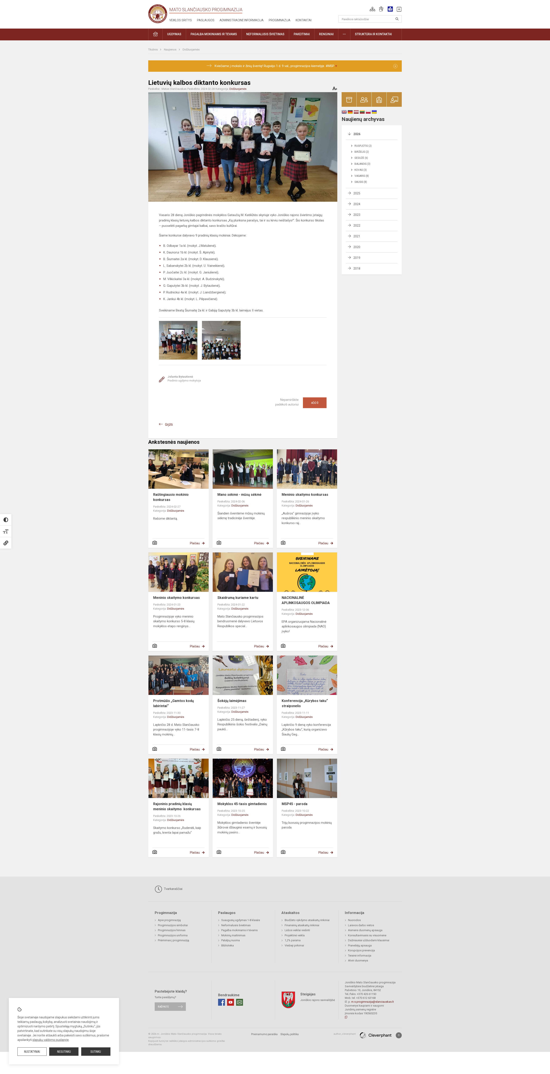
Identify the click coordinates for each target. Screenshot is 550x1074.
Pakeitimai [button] (302, 34)
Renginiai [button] (326, 34)
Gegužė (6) (361, 157)
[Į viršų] (399, 1035)
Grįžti (169, 425)
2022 (356, 225)
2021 (356, 236)
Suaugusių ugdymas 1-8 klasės (240, 920)
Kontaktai (304, 20)
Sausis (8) (360, 181)
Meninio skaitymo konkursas (305, 495)
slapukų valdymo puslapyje (50, 1040)
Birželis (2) (361, 151)
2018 (356, 268)
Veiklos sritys (180, 20)
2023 (356, 215)
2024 (356, 204)
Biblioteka (227, 945)
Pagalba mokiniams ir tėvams (239, 930)
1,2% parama (293, 940)
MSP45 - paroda (294, 804)
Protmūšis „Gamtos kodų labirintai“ (173, 703)
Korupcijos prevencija (361, 950)
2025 (356, 193)
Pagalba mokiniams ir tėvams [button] (214, 34)
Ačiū (314, 403)
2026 (356, 134)
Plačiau (195, 543)
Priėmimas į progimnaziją (173, 940)
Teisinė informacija (359, 955)
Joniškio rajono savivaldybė (317, 999)
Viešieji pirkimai (294, 945)
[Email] (239, 1002)
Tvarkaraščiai (172, 889)
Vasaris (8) (361, 175)
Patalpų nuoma (230, 940)
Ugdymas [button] (174, 34)
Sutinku (95, 1051)
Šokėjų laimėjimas (231, 701)
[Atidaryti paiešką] (397, 18)
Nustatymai (32, 1051)
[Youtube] (230, 1002)
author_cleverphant (345, 1034)
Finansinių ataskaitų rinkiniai (302, 925)
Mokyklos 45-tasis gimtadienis (242, 804)
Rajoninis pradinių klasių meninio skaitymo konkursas (177, 806)
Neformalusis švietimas (236, 925)
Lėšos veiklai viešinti (297, 930)
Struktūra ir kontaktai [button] (373, 34)
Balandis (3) (362, 163)
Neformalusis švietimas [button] (265, 34)
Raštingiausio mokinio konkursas (171, 497)
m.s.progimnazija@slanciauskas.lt (372, 1001)
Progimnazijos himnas (171, 930)
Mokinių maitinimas (233, 935)
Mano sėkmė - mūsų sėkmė (239, 495)
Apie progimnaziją (169, 920)
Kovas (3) (360, 169)
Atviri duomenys (358, 960)
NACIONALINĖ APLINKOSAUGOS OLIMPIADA (306, 600)
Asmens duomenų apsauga (365, 930)
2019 (356, 257)
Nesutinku (64, 1051)
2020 (356, 247)
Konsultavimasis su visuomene (367, 935)
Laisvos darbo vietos (361, 925)
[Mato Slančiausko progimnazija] (158, 13)
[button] (372, 9)
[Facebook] (221, 1002)
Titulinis (153, 49)
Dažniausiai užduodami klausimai (368, 940)
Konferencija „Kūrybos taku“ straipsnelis (305, 703)
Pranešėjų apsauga (360, 945)
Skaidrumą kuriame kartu (237, 598)
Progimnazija (279, 20)
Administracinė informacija (242, 20)
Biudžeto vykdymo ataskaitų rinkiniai (307, 920)
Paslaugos (205, 20)
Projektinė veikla (295, 935)
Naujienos (170, 49)
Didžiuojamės (191, 49)
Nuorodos (354, 920)
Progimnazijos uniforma (173, 935)
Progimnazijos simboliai (173, 925)
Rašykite (163, 1006)
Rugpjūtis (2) (363, 145)
